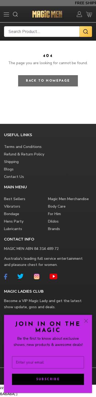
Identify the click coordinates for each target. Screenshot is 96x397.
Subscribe (48, 379)
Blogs (9, 169)
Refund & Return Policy (24, 154)
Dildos (53, 221)
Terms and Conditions (23, 146)
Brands (54, 228)
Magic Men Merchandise (68, 198)
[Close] (86, 321)
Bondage (11, 213)
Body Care (57, 206)
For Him (54, 213)
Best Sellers (14, 198)
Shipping (11, 161)
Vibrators (12, 206)
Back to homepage (48, 80)
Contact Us (14, 176)
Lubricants (13, 228)
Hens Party (13, 221)
